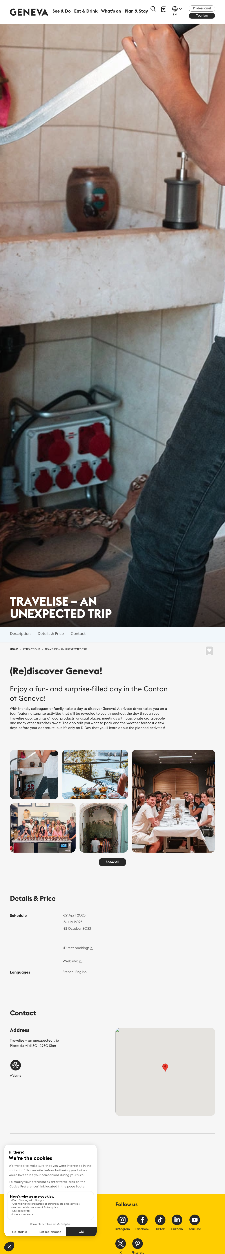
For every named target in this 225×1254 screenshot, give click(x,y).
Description (20, 633)
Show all (112, 862)
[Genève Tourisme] (29, 12)
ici (91, 948)
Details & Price (51, 633)
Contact (78, 633)
